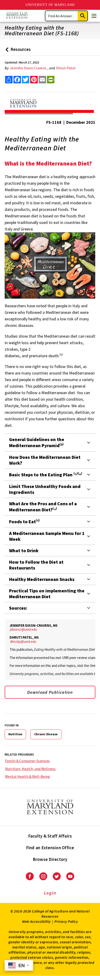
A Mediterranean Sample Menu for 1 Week (47, 536)
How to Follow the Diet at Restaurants (36, 565)
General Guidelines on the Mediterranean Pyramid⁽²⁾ (36, 442)
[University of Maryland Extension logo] (17, 16)
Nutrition (15, 734)
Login (50, 893)
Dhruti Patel (66, 68)
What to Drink (23, 550)
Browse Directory (50, 859)
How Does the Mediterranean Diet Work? (44, 460)
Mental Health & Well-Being (27, 776)
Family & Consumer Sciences (27, 760)
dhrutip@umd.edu (23, 641)
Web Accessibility (36, 921)
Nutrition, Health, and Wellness (30, 768)
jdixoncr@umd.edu (23, 629)
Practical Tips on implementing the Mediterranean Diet (46, 593)
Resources (17, 51)
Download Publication (50, 692)
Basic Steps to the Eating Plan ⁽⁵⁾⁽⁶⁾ (45, 474)
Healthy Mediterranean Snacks (41, 579)
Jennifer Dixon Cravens (28, 68)
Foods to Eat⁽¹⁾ (24, 521)
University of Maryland (50, 5)
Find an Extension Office (50, 847)
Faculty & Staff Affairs (50, 836)
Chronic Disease (46, 734)
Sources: (18, 608)
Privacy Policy (66, 921)
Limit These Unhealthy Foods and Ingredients (44, 489)
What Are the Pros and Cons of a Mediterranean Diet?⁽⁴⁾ (43, 507)
